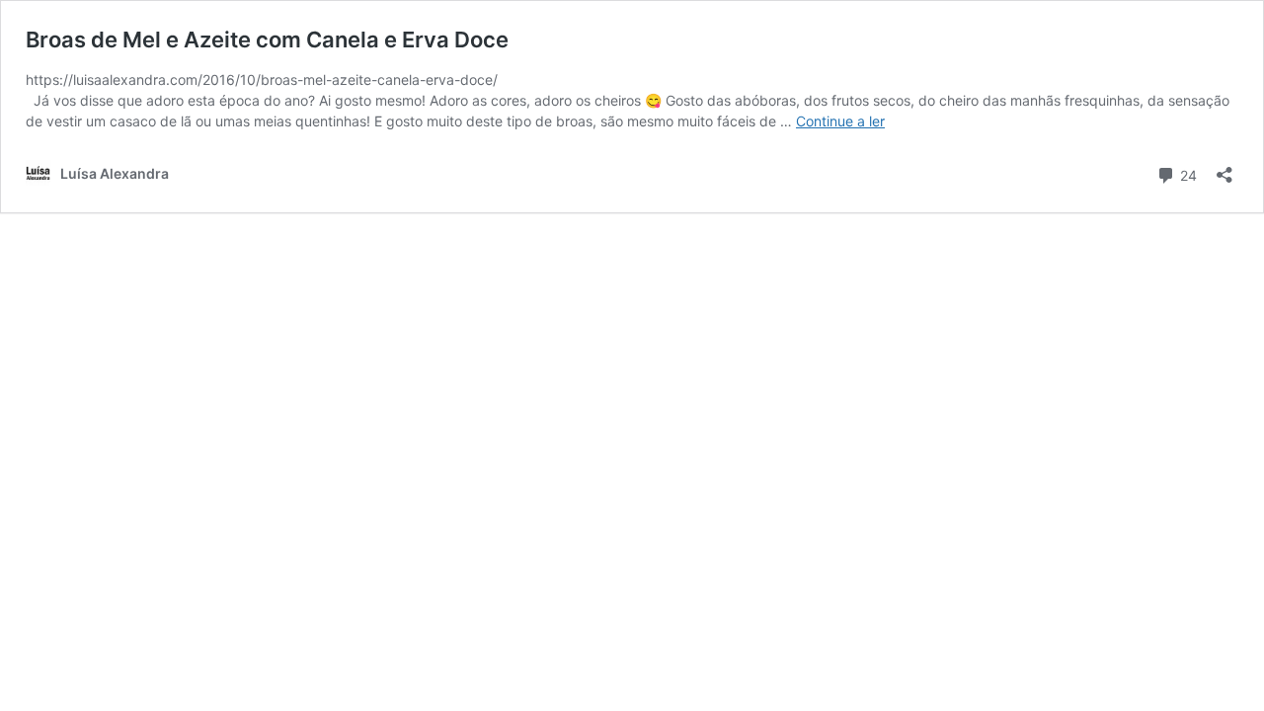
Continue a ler (840, 121)
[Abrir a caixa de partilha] (1224, 168)
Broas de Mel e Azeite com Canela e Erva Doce (267, 39)
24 (1186, 174)
